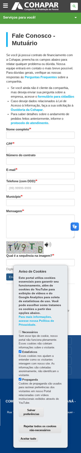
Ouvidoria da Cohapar (27, 109)
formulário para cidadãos (56, 96)
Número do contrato (21, 155)
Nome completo (17, 129)
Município (13, 196)
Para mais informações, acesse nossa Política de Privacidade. (36, 320)
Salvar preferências (31, 412)
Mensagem (14, 211)
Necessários (30, 332)
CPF (9, 143)
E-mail (10, 170)
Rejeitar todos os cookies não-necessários (40, 428)
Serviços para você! (19, 17)
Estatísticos (29, 352)
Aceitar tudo (28, 438)
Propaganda (30, 379)
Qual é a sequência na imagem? (29, 255)
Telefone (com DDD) (20, 181)
